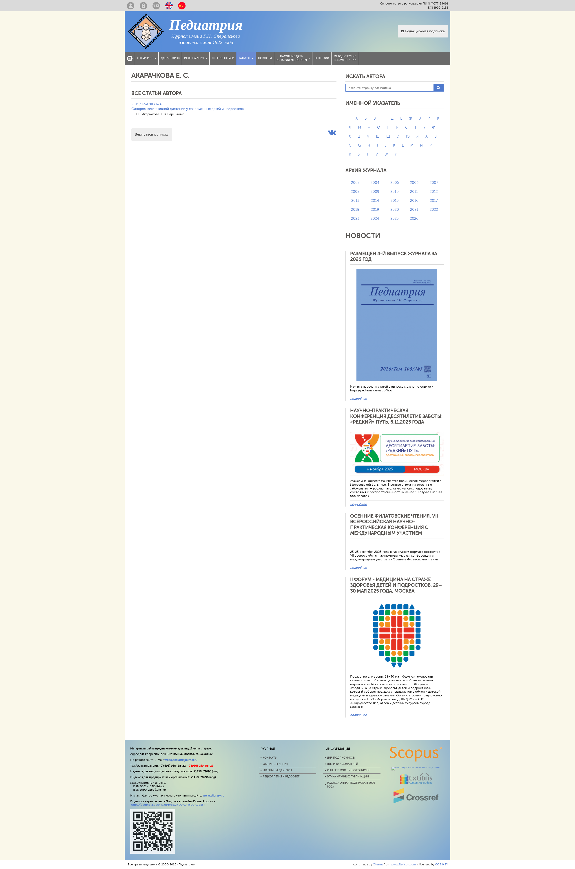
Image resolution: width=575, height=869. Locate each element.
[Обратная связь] (156, 5)
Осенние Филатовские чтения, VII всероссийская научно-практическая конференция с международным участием (394, 524)
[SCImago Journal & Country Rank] (415, 766)
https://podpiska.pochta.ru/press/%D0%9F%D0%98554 (168, 804)
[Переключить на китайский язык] (182, 5)
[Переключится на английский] (169, 5)
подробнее (358, 398)
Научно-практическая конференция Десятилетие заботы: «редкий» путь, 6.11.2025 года (396, 416)
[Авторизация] (143, 5)
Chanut (378, 864)
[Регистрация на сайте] (131, 5)
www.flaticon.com (403, 864)
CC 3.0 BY (441, 864)
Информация (194, 58)
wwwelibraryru (213, 795)
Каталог (244, 58)
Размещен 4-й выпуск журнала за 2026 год (393, 256)
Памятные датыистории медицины (291, 58)
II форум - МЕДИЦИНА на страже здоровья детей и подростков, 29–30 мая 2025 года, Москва (396, 585)
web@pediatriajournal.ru (180, 759)
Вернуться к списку (152, 134)
